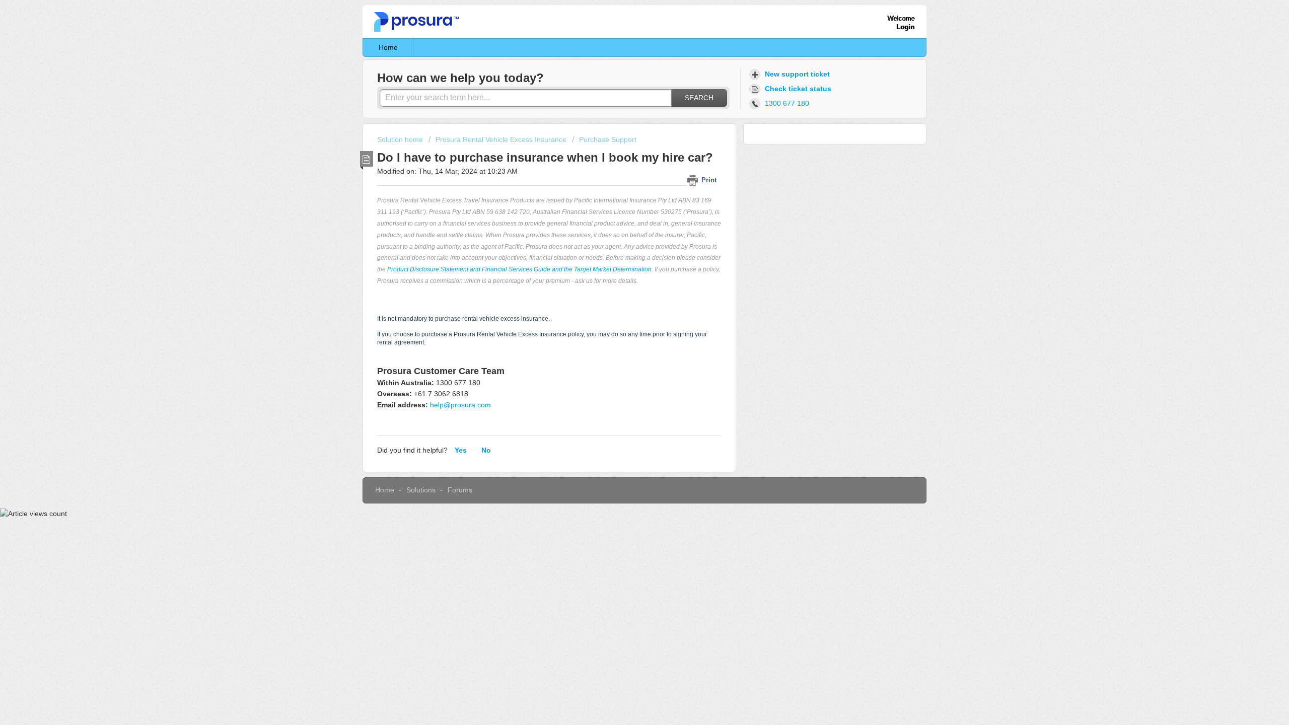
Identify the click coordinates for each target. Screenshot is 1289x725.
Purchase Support (607, 139)
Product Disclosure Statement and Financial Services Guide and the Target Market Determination (519, 269)
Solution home (401, 139)
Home (388, 47)
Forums (460, 490)
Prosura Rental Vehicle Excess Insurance (501, 139)
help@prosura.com (460, 405)
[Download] (626, 234)
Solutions (421, 490)
